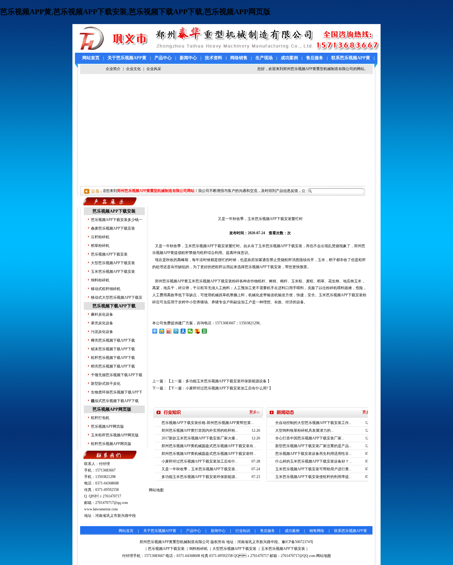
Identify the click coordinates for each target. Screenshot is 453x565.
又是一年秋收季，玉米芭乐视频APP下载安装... (199, 469)
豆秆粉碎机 (100, 237)
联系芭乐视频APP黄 (350, 58)
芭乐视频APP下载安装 (114, 211)
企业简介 (113, 69)
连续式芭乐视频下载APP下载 (115, 401)
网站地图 (323, 556)
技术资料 (213, 58)
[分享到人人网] (183, 331)
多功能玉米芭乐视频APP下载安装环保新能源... (199, 477)
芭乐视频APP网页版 (111, 409)
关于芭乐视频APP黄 (127, 58)
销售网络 (316, 531)
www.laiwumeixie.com (101, 509)
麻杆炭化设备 (102, 314)
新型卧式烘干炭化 (105, 383)
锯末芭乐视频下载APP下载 (113, 349)
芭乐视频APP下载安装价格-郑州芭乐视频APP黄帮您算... (207, 423)
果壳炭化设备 (102, 323)
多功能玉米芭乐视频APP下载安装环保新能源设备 (226, 381)
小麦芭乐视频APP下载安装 (113, 228)
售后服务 (314, 58)
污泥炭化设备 (102, 332)
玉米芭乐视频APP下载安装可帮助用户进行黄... (313, 469)
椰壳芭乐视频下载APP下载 (113, 340)
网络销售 (238, 58)
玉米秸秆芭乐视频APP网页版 (115, 435)
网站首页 (91, 58)
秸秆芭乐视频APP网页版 (111, 444)
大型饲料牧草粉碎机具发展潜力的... (304, 430)
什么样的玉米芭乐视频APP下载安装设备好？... (313, 461)
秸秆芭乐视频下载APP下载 (113, 357)
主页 (165, 202)
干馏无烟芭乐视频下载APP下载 (116, 375)
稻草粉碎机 (100, 245)
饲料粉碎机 (100, 280)
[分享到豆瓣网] (204, 331)
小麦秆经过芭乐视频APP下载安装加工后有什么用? (227, 388)
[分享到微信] (190, 331)
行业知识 (242, 531)
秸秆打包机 (100, 418)
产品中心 (163, 58)
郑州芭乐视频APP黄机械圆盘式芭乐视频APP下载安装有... (208, 446)
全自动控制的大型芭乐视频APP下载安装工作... (313, 423)
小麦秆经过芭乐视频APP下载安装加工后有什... (199, 461)
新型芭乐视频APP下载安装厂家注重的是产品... (313, 446)
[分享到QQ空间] (162, 331)
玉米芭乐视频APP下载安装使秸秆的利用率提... (313, 477)
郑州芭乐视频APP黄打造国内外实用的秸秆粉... (199, 430)
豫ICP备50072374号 (297, 542)
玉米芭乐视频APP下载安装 (113, 271)
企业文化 (133, 69)
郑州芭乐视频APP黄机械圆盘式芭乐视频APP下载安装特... (208, 453)
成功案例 (289, 58)
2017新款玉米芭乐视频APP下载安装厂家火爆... (199, 438)
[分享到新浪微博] (169, 331)
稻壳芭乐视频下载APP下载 (113, 366)
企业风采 (153, 69)
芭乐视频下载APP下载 (114, 306)
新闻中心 (188, 58)
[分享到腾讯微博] (176, 331)
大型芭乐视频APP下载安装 (113, 263)
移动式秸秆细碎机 (105, 289)
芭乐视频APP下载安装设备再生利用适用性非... (313, 453)
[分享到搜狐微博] (197, 331)
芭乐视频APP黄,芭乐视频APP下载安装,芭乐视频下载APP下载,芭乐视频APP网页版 (135, 12)
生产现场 (264, 58)
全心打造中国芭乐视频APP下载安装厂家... (309, 438)
